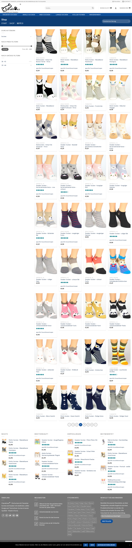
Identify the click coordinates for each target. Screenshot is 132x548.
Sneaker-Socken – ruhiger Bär (119, 233)
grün (79, 512)
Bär (78, 506)
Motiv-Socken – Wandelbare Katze (69, 60)
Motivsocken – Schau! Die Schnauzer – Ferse (44, 145)
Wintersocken (90, 531)
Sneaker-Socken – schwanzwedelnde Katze (43, 325)
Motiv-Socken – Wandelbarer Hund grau (119, 60)
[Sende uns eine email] (13, 515)
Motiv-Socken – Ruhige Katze (94, 416)
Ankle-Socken (29, 14)
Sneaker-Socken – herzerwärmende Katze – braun (117, 146)
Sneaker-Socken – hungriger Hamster (118, 186)
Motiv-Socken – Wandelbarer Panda (45, 107)
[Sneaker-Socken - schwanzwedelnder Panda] (119, 306)
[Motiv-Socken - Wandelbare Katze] (70, 42)
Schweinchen (86, 522)
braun (69, 506)
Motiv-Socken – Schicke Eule (94, 370)
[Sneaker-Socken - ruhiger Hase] (45, 262)
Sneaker (94, 522)
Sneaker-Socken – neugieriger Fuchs (70, 234)
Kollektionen (78, 14)
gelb (92, 509)
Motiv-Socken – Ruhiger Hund (119, 416)
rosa (90, 519)
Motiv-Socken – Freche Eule (93, 106)
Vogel (92, 528)
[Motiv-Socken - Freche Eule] (94, 88)
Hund (88, 512)
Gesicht (70, 512)
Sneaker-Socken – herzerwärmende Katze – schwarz (68, 187)
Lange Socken (62, 14)
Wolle (69, 534)
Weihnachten (76, 531)
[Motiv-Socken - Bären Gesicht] (45, 398)
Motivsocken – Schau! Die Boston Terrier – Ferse (44, 60)
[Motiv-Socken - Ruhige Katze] (94, 398)
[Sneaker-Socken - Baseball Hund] (70, 127)
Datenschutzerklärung (106, 545)
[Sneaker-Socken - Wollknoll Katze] (70, 352)
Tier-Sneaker (77, 528)
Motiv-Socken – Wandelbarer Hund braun (94, 60)
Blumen (91, 503)
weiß (83, 531)
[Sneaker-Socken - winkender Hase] (45, 352)
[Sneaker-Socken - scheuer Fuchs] (94, 262)
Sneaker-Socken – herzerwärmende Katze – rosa (45, 186)
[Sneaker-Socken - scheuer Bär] (70, 262)
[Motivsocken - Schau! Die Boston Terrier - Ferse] (45, 42)
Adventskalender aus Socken (48, 512)
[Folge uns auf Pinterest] (17, 515)
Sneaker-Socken (10, 14)
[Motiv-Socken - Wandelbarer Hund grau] (119, 42)
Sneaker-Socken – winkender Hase (45, 370)
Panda (70, 519)
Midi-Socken (44, 14)
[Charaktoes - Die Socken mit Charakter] (21, 8)
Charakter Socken (85, 506)
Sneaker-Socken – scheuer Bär (70, 279)
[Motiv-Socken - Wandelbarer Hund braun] (94, 42)
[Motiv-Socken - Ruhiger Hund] (119, 398)
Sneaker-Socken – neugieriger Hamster (94, 234)
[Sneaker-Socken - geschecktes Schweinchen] (94, 127)
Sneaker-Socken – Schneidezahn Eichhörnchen (118, 280)
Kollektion (70, 515)
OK (86, 545)
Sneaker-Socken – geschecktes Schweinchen (93, 145)
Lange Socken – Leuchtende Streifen (118, 370)
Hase (83, 512)
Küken (77, 515)
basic (77, 503)
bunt (74, 506)
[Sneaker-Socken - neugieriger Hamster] (94, 216)
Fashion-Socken (80, 509)
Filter (5, 49)
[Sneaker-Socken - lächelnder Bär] (45, 216)
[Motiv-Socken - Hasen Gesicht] (70, 398)
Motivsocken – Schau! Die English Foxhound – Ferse (69, 107)
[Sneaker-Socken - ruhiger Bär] (119, 216)
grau (75, 512)
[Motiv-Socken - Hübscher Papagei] (119, 88)
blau (86, 503)
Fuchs (88, 509)
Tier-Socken (86, 528)
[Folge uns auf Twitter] (10, 515)
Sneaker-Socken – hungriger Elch (94, 186)
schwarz (79, 522)
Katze (93, 512)
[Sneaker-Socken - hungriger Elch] (94, 168)
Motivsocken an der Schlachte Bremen (49, 524)
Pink (80, 519)
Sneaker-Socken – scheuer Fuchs (93, 280)
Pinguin (75, 519)
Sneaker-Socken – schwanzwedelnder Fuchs (68, 325)
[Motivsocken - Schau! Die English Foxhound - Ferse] (70, 88)
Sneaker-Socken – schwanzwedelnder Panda (118, 325)
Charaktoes (71, 509)
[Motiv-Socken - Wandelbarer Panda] (45, 88)
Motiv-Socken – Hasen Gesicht (70, 416)
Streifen (70, 528)
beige (81, 503)
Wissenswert (95, 14)
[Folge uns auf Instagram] (6, 515)
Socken (3, 36)
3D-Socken (71, 503)
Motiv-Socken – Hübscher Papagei (118, 107)
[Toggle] (31, 36)
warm (69, 531)
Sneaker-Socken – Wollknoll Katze (69, 370)
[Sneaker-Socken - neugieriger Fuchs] (70, 216)
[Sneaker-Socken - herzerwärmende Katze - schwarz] (70, 168)
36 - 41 (3, 61)
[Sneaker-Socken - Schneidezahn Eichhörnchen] (119, 262)
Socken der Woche (87, 525)
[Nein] (130, 545)
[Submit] (92, 8)
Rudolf (73, 522)
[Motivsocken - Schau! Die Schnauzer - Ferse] (45, 127)
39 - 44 (3, 65)
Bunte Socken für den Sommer (49, 517)
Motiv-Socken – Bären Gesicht (45, 416)
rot (69, 522)
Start (4, 23)
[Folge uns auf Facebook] (3, 515)
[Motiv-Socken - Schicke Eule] (94, 352)
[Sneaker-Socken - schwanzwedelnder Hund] (94, 306)
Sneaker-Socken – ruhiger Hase (44, 280)
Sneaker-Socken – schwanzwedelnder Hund (93, 325)
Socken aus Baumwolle (74, 525)
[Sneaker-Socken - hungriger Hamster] (119, 168)
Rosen (94, 519)
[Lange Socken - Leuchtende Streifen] (119, 352)
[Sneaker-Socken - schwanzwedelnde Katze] (45, 306)
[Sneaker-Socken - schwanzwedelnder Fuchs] (70, 306)
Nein (92, 545)
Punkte (85, 519)
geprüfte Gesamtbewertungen (44, 68)
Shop (12, 23)
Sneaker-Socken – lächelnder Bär (45, 234)
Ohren (90, 515)
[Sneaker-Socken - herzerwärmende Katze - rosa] (45, 168)
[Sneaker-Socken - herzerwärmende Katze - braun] (119, 127)
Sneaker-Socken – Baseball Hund (69, 145)
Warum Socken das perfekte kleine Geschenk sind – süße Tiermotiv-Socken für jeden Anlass (50, 505)
